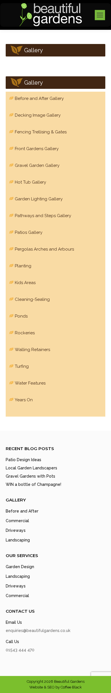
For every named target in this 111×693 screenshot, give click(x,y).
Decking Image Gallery (38, 115)
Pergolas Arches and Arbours (44, 249)
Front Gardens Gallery (37, 148)
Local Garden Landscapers (31, 468)
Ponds (21, 316)
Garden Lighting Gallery (39, 198)
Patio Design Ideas (23, 459)
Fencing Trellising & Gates (41, 132)
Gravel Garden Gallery (37, 165)
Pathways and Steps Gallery (43, 215)
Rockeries (25, 332)
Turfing (22, 366)
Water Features (30, 383)
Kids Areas (25, 282)
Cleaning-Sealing (32, 299)
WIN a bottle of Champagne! (33, 484)
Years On (24, 399)
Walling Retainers (32, 349)
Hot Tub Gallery (30, 182)
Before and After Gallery (39, 98)
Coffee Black (71, 687)
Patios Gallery (28, 232)
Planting (23, 265)
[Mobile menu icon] (100, 15)
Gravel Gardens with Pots (30, 476)
